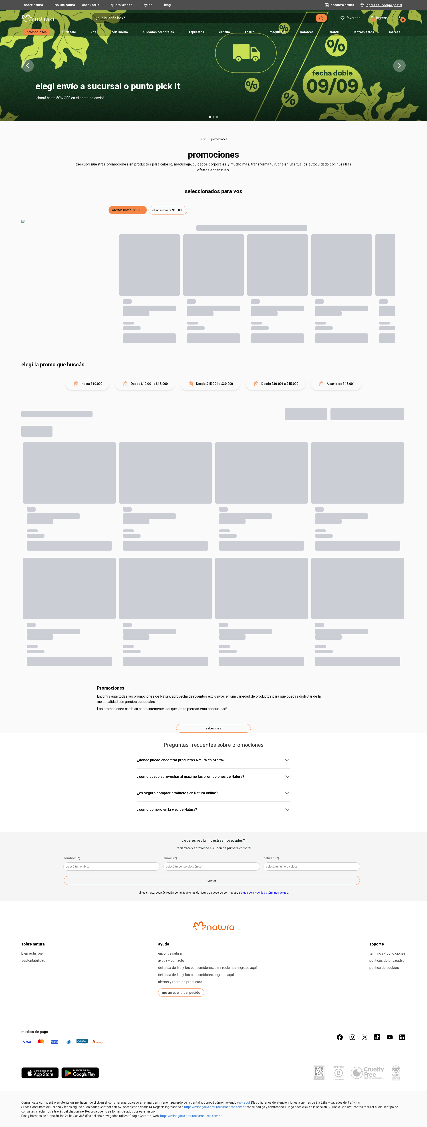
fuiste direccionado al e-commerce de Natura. (166, 585)
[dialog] (213, 563)
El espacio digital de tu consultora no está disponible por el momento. (208, 566)
